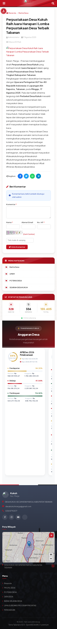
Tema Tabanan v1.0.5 (16, 625)
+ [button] (51, 554)
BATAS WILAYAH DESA (13, 601)
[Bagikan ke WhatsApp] (32, 176)
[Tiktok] (24, 517)
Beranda (12, 13)
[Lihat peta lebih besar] (51, 535)
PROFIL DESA (9, 588)
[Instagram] (11, 517)
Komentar (11, 204)
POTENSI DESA (10, 592)
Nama (9, 222)
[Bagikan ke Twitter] (26, 176)
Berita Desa (23, 13)
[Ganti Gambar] (29, 234)
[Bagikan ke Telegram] (38, 176)
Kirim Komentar (18, 247)
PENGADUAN (9, 610)
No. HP (41, 222)
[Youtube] (18, 517)
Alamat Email (27, 222)
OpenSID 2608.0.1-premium (37, 625)
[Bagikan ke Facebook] (20, 176)
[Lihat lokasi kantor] (53, 566)
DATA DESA (8, 597)
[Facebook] (4, 517)
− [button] (51, 558)
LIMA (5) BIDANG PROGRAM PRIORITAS (20, 605)
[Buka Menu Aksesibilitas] (3, 11)
